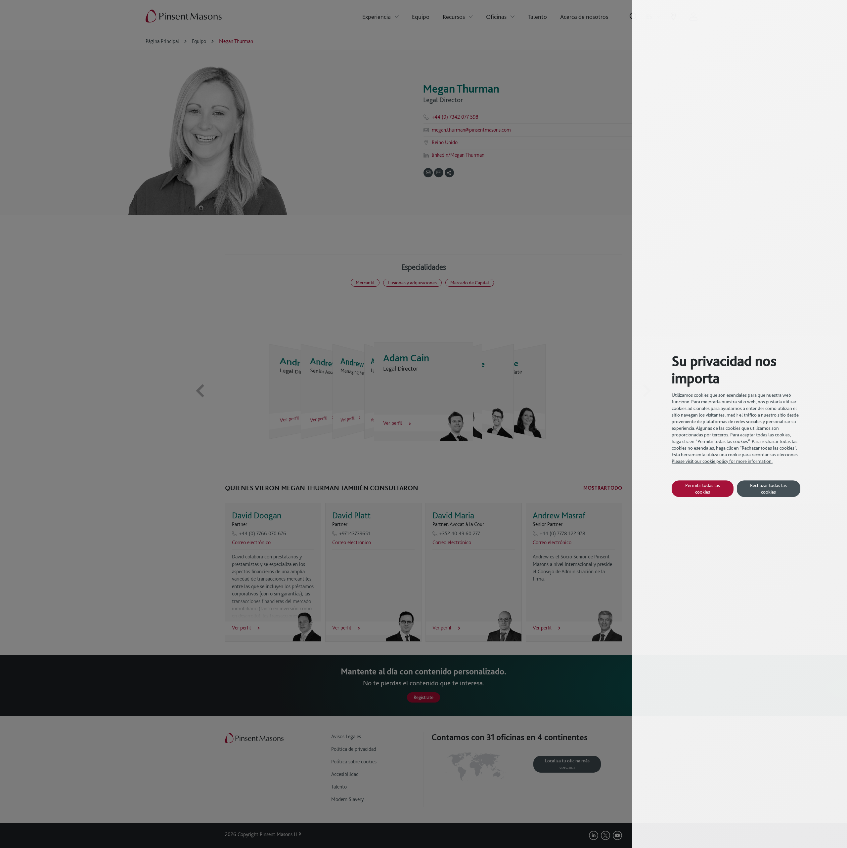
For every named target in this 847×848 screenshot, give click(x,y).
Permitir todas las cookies (702, 488)
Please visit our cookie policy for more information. (722, 461)
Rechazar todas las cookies (768, 488)
